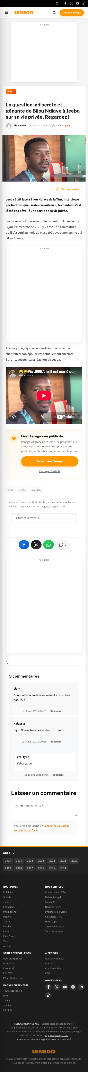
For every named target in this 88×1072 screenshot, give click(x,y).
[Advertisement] (44, 53)
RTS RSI (7, 1010)
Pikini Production (12, 978)
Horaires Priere (53, 907)
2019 (8, 868)
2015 (52, 868)
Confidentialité (63, 1039)
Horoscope (51, 921)
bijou (11, 490)
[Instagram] (73, 987)
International (10, 912)
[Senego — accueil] (24, 12)
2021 (63, 861)
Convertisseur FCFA (55, 892)
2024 (30, 861)
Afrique (7, 946)
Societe (7, 897)
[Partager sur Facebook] (24, 544)
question (36, 490)
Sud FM (7, 1005)
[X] (56, 987)
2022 (52, 861)
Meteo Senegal (53, 897)
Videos (6, 941)
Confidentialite (53, 968)
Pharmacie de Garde (56, 912)
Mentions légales (39, 1039)
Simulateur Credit (54, 926)
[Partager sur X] (36, 544)
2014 (63, 868)
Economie (8, 907)
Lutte (6, 931)
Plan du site (23, 1039)
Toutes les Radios (12, 991)
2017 (30, 868)
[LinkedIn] (81, 987)
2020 (74, 861)
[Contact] (57, 3)
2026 (8, 861)
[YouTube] (77, 3)
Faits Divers (9, 936)
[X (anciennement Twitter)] (71, 3)
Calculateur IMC (53, 917)
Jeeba (22, 490)
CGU (47, 973)
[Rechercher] (54, 13)
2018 (19, 868)
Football (7, 926)
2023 (41, 861)
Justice (7, 902)
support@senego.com (56, 1035)
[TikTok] (83, 3)
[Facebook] (65, 3)
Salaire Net (51, 902)
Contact (49, 963)
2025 (19, 861)
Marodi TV (8, 963)
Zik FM (6, 1000)
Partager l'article (49, 471)
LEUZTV (7, 973)
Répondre (56, 711)
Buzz (11, 91)
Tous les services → (55, 931)
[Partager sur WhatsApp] (48, 544)
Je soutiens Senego (50, 461)
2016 (41, 868)
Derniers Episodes (12, 958)
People (7, 917)
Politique (8, 892)
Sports (6, 921)
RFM (5, 996)
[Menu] (6, 13)
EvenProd (8, 968)
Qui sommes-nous (54, 958)
